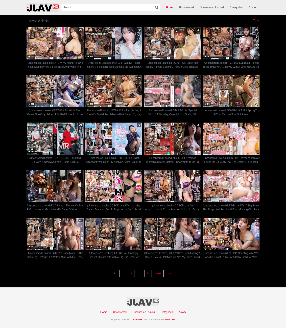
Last (170, 273)
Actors (253, 7)
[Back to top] (277, 317)
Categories (236, 7)
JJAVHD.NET (137, 319)
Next (158, 273)
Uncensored (186, 7)
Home (169, 7)
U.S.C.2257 (170, 319)
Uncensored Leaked (212, 7)
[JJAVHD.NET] (42, 7)
